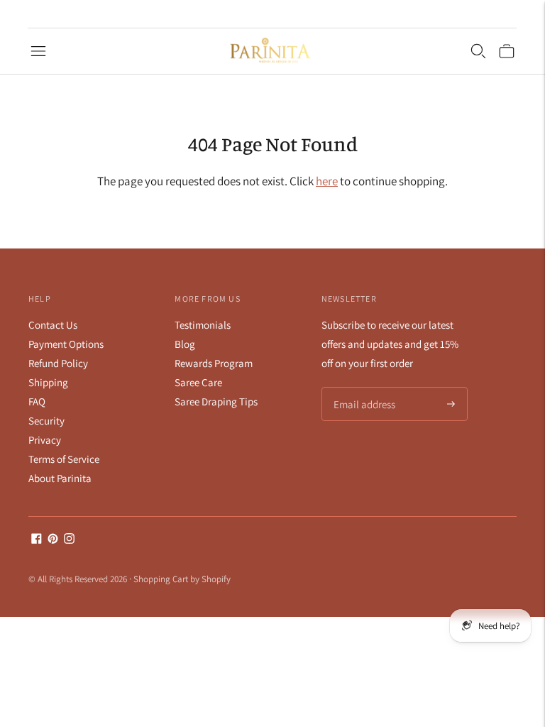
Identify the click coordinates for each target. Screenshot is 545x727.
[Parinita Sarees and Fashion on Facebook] (36, 540)
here (327, 181)
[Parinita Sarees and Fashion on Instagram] (69, 540)
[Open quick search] (478, 51)
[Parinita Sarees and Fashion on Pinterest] (53, 540)
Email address (362, 388)
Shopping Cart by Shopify (182, 579)
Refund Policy (58, 363)
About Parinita (60, 478)
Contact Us (52, 325)
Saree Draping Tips (216, 401)
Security (46, 420)
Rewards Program (214, 363)
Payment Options (66, 344)
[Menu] (38, 51)
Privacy (44, 440)
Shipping (48, 382)
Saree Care (198, 382)
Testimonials (203, 325)
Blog (185, 344)
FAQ (36, 401)
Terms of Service (63, 459)
